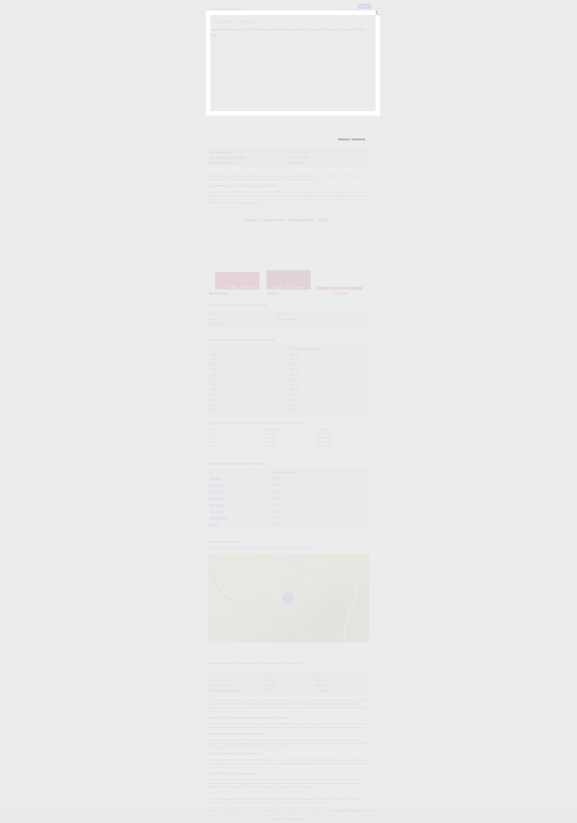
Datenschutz (358, 139)
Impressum (344, 139)
